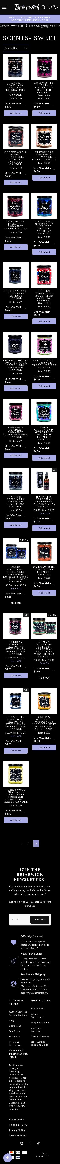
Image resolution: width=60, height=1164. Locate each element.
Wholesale (14, 1036)
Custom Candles (40, 1036)
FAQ (11, 1020)
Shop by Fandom (40, 1022)
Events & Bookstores (15, 1043)
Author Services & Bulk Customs (18, 1013)
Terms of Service (18, 1135)
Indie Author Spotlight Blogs (39, 1043)
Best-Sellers (37, 1008)
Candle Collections (37, 1015)
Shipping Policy (18, 1125)
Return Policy (17, 1119)
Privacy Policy (17, 1130)
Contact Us (15, 1025)
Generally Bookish (36, 1029)
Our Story (14, 1031)
